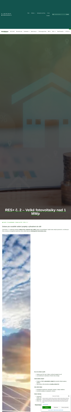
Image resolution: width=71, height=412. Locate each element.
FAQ (28, 13)
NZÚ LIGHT (12, 31)
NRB (49, 31)
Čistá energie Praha (42, 31)
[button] (68, 396)
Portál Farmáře (60, 31)
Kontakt (48, 15)
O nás (48, 13)
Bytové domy (33, 31)
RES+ (53, 31)
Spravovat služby (45, 404)
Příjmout (46, 407)
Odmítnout (56, 407)
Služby (32, 13)
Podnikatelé (26, 31)
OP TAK (67, 31)
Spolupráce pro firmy (41, 13)
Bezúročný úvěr (19, 31)
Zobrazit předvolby (65, 407)
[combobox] (59, 14)
